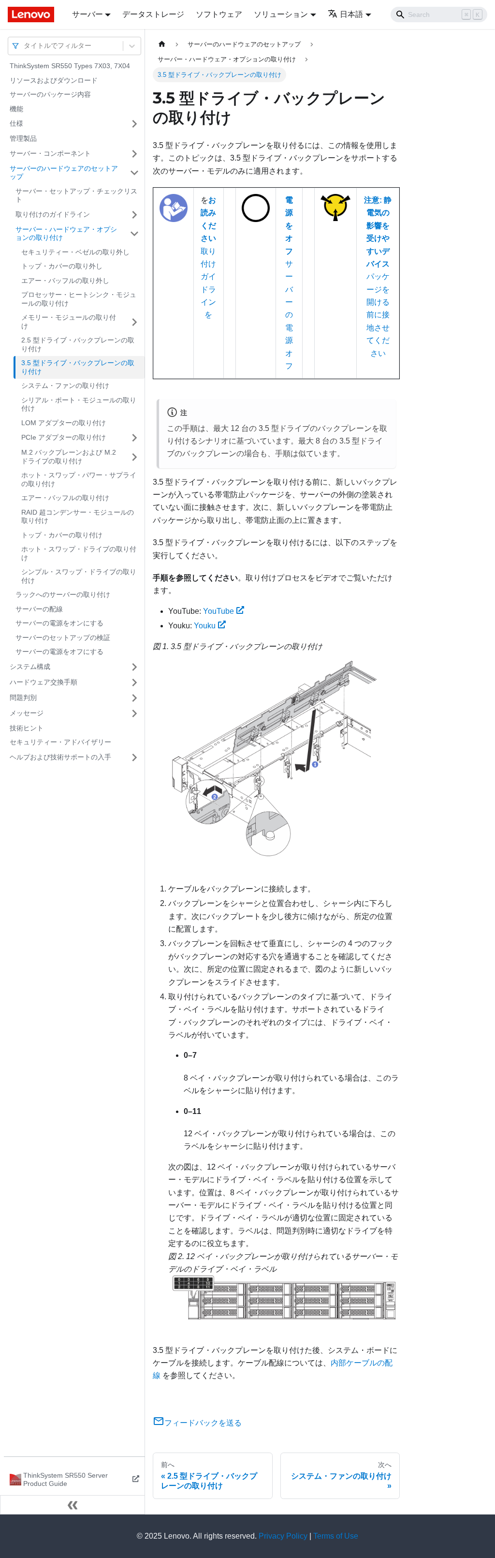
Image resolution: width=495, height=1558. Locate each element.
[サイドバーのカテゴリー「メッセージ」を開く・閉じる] (134, 713)
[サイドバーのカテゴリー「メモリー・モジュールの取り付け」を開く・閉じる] (134, 322)
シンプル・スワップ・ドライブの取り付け (78, 576)
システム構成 (30, 666)
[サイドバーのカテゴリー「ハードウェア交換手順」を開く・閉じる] (134, 682)
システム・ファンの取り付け (65, 385)
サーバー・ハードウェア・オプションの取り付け (66, 233)
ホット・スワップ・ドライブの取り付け (78, 553)
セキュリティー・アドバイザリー (60, 742)
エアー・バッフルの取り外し (65, 280)
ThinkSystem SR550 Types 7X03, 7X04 (70, 66)
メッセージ (27, 713)
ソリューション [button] (281, 14)
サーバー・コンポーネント (50, 153)
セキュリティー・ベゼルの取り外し (75, 252)
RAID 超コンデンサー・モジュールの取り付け (77, 516)
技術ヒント (27, 728)
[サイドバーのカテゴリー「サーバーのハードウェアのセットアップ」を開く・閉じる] (134, 173)
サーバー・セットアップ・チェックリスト (76, 195)
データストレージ (153, 14)
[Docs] (33, 14)
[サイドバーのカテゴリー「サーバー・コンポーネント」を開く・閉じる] (134, 154)
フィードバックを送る (203, 1423)
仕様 (16, 123)
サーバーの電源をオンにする (59, 623)
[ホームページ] (162, 44)
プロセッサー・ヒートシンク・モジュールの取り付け (78, 299)
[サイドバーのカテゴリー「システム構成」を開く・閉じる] (134, 667)
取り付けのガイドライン (52, 214)
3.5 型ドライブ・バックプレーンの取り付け (77, 367)
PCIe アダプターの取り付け (63, 437)
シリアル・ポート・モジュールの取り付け (78, 404)
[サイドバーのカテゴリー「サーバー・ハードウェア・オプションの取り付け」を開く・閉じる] (134, 234)
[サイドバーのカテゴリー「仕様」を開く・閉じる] (134, 124)
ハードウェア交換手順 (43, 682)
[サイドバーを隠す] (72, 1504)
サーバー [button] (87, 14)
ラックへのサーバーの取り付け (62, 594)
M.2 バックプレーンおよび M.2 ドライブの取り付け (68, 456)
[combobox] (25, 45)
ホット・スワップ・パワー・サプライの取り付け (78, 479)
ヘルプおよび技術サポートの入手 (60, 757)
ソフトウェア (219, 14)
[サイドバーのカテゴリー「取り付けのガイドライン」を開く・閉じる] (134, 215)
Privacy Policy (283, 1536)
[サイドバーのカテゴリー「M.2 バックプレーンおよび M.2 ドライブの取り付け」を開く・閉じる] (134, 456)
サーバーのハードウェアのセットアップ (64, 172)
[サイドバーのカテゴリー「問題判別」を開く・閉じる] (134, 698)
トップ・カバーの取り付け (61, 535)
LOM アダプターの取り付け (63, 423)
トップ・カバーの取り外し (61, 266)
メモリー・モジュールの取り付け (68, 321)
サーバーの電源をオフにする (59, 651)
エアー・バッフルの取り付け (65, 498)
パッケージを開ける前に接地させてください (378, 276)
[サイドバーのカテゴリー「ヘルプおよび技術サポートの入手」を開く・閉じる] (134, 757)
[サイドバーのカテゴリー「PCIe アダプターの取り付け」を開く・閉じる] (134, 437)
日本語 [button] (351, 14)
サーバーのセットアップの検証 (62, 637)
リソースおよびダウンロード (54, 80)
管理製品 (23, 138)
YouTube (218, 611)
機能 (16, 109)
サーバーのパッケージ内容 (50, 94)
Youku (205, 626)
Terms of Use (335, 1536)
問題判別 (23, 697)
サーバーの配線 (39, 609)
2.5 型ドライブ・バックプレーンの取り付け (77, 344)
